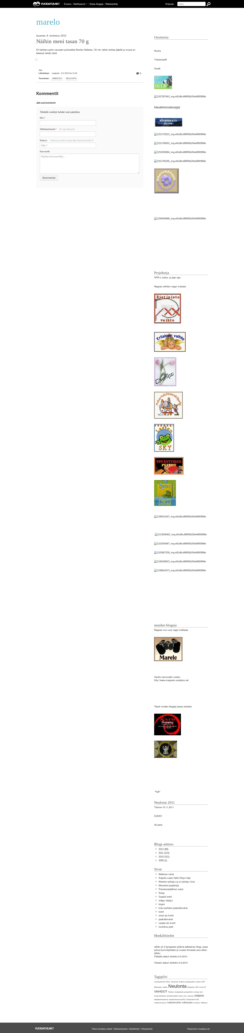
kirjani (162, 904)
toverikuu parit (166, 926)
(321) (164, 856)
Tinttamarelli (160, 59)
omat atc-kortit (166, 915)
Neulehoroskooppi (167, 107)
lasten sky (183, 996)
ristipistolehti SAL (192, 999)
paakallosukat (166, 919)
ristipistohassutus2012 (177, 999)
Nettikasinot (79, 4)
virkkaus (204, 1003)
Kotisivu (66, 140)
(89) (163, 849)
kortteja (196, 992)
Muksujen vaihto (161, 987)
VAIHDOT (160, 991)
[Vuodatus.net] (44, 1028)
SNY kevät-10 (200, 987)
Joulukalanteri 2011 (162, 982)
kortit (161, 911)
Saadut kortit (165, 896)
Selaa (96, 4)
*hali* (157, 791)
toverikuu (196, 1003)
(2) (163, 860)
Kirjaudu (169, 4)
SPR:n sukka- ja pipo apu (167, 277)
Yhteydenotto (147, 1028)
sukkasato (187, 1002)
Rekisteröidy (111, 4)
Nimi (42, 117)
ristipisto (199, 995)
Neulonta (71, 78)
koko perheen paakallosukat (173, 908)
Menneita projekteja (169, 885)
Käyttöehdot (134, 1028)
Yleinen (171, 992)
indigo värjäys (166, 900)
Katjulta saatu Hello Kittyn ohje (175, 878)
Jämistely (57, 78)
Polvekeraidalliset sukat (171, 889)
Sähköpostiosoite (57, 129)
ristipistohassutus (161, 999)
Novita (157, 51)
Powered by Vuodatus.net (198, 1028)
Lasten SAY (200, 982)
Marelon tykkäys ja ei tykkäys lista (177, 881)
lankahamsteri (172, 996)
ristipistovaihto (174, 1003)
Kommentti (45, 151)
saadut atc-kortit (167, 923)
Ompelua (191, 987)
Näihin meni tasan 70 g (62, 41)
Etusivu (67, 4)
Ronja (162, 893)
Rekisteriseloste (121, 1028)
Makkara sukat (166, 874)
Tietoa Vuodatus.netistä (102, 1028)
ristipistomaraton (160, 1003)
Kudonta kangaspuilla (187, 982)
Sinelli (157, 68)
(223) (164, 853)
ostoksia (190, 996)
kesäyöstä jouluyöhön (184, 992)
